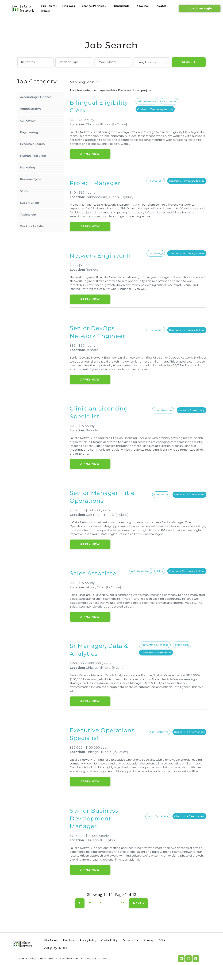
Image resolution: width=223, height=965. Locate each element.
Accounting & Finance (36, 97)
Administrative (30, 108)
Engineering (29, 132)
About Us (142, 5)
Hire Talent (48, 5)
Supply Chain (29, 202)
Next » (138, 903)
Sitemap (148, 940)
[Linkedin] (181, 958)
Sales (24, 191)
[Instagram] (188, 958)
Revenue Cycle (30, 179)
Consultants (121, 5)
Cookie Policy (109, 940)
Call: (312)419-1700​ (55, 948)
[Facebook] (196, 958)
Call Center (28, 120)
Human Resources (33, 155)
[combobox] (74, 62)
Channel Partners (93, 5)
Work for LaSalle (32, 226)
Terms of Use (130, 940)
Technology (28, 214)
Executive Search (32, 144)
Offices (45, 11)
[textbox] (79, 62)
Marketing (27, 167)
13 (122, 903)
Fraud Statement (98, 958)
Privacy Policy (88, 940)
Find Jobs (68, 5)
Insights (161, 5)
